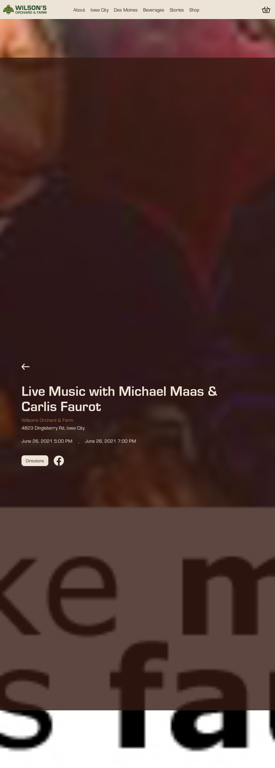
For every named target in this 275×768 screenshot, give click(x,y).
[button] (79, 9)
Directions (35, 460)
